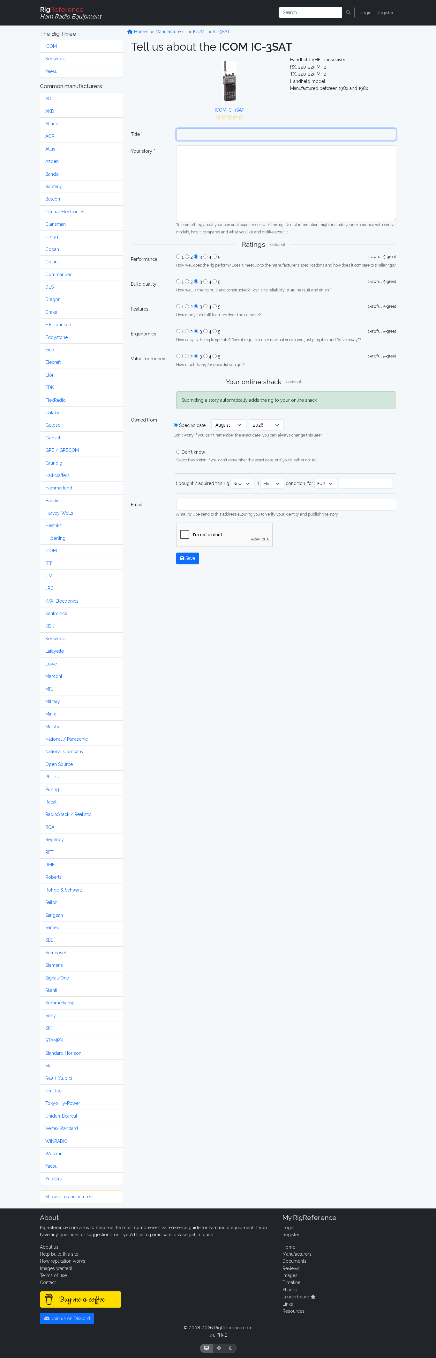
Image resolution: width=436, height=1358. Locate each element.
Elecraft (53, 362)
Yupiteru (53, 1178)
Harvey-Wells (59, 513)
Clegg (51, 236)
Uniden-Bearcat (61, 1116)
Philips (52, 776)
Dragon (53, 299)
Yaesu (51, 71)
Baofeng (54, 186)
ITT (48, 563)
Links (287, 1304)
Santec (52, 927)
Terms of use (53, 1275)
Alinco (51, 123)
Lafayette (54, 651)
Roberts (53, 877)
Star (49, 1065)
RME (50, 864)
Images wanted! (56, 1268)
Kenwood (55, 58)
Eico (49, 349)
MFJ (49, 689)
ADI (48, 98)
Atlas (50, 148)
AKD (49, 111)
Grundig (53, 463)
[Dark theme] (230, 1348)
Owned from (144, 419)
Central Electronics (64, 211)
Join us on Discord (70, 1318)
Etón (50, 375)
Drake (51, 312)
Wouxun (54, 1153)
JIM (48, 575)
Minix (50, 713)
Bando (52, 174)
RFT (49, 852)
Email (136, 504)
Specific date (192, 425)
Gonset (52, 437)
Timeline (291, 1282)
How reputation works (62, 1261)
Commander (58, 274)
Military (52, 701)
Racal (50, 801)
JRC (49, 588)
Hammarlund (58, 487)
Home (140, 31)
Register (385, 12)
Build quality (143, 284)
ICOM (51, 46)
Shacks (289, 1289)
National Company (64, 751)
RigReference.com (233, 1327)
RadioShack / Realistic (68, 814)
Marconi (53, 676)
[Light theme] (219, 1348)
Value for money (148, 358)
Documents (294, 1261)
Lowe (51, 663)
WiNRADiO (56, 1141)
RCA (49, 827)
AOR (50, 136)
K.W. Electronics (62, 601)
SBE (49, 940)
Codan (52, 249)
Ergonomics (143, 333)
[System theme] (206, 1348)
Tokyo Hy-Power (62, 1103)
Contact (48, 1282)
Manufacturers (169, 31)
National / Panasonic (66, 739)
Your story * (143, 151)
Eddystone (56, 337)
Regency (54, 839)
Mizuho (53, 726)
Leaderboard (296, 1296)
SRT (49, 1028)
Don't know (193, 452)
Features (139, 309)
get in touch (201, 1234)
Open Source (59, 764)
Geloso (53, 425)
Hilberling (55, 538)
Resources (293, 1311)
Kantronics (56, 613)
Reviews (290, 1268)
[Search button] (348, 12)
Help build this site (59, 1254)
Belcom (53, 199)
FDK (49, 387)
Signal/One (57, 977)
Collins (52, 261)
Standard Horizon (63, 1053)
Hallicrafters (57, 475)
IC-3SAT (221, 31)
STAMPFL (55, 1040)
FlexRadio (55, 400)
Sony (50, 1015)
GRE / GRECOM (62, 450)
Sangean (54, 915)
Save (189, 558)
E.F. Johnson (58, 324)
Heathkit (53, 525)
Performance (144, 259)
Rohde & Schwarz (63, 889)
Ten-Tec (53, 1090)
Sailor (51, 902)
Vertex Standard (61, 1128)
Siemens (54, 965)
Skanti (51, 990)
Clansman (55, 224)
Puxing (52, 789)
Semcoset (55, 952)
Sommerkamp (60, 1002)
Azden (52, 161)
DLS (49, 287)
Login (366, 12)
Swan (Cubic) (58, 1078)
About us (49, 1247)
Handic (52, 500)
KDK (49, 626)
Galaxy (52, 412)
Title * (137, 134)
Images (289, 1275)
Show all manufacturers (69, 1196)
